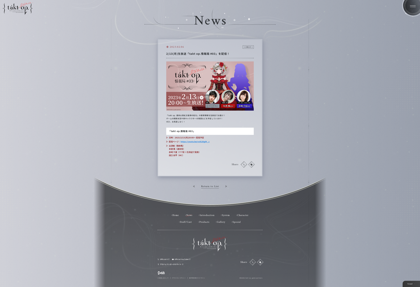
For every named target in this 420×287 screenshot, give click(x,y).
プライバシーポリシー (179, 278)
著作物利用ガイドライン (197, 278)
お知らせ (248, 47)
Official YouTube (182, 259)
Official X (164, 259)
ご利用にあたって (163, 278)
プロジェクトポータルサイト (170, 264)
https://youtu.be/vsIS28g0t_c (195, 141)
